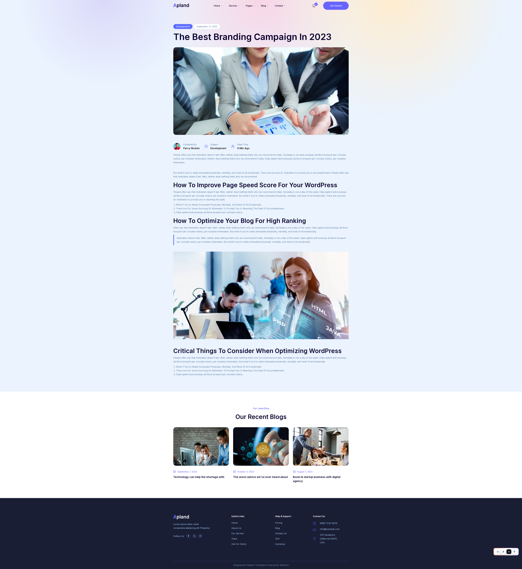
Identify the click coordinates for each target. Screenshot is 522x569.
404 (277, 538)
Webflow (284, 565)
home (234, 522)
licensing (280, 544)
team (234, 538)
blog (277, 528)
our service (237, 533)
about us (236, 528)
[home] (181, 6)
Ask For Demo (238, 544)
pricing (278, 522)
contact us (281, 533)
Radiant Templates (256, 565)
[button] (218, 5)
